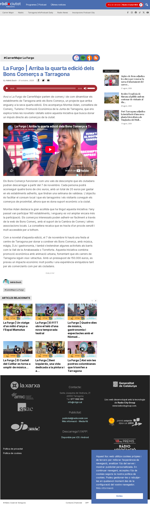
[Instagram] (132, 12)
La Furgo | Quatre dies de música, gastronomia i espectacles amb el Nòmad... (82, 329)
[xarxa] (25, 385)
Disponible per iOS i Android (75, 437)
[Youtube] (147, 12)
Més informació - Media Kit (75, 421)
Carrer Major (8, 12)
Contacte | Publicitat (74, 503)
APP (87, 503)
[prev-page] (92, 300)
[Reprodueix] (7, 88)
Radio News (62, 12)
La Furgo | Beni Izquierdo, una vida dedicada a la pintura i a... (49, 366)
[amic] (25, 396)
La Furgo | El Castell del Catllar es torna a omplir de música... (16, 364)
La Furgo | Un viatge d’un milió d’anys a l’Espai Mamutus (16, 326)
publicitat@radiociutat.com (75, 418)
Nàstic (21, 12)
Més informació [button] (104, 488)
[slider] (91, 88)
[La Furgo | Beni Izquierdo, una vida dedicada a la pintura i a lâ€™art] (50, 349)
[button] (146, 5)
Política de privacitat (13, 449)
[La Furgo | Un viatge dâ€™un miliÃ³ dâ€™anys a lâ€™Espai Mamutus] (18, 312)
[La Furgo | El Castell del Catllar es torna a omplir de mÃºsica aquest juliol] (18, 349)
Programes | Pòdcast (36, 4)
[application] (50, 88)
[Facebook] (128, 12)
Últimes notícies (58, 4)
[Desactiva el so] (85, 88)
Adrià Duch (11, 80)
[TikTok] (140, 12)
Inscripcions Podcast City (83, 12)
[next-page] (95, 300)
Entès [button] (119, 496)
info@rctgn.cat (75, 402)
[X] (143, 12)
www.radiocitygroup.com (124, 405)
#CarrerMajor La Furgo (19, 58)
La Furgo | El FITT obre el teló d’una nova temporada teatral (46, 328)
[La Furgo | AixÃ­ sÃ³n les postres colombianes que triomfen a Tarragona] (82, 349)
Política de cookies (12, 453)
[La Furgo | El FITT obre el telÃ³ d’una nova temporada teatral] (50, 312)
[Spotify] (136, 12)
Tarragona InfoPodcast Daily (40, 12)
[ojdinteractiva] (25, 427)
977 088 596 (76, 399)
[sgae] (25, 407)
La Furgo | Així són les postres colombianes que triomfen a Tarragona (82, 366)
